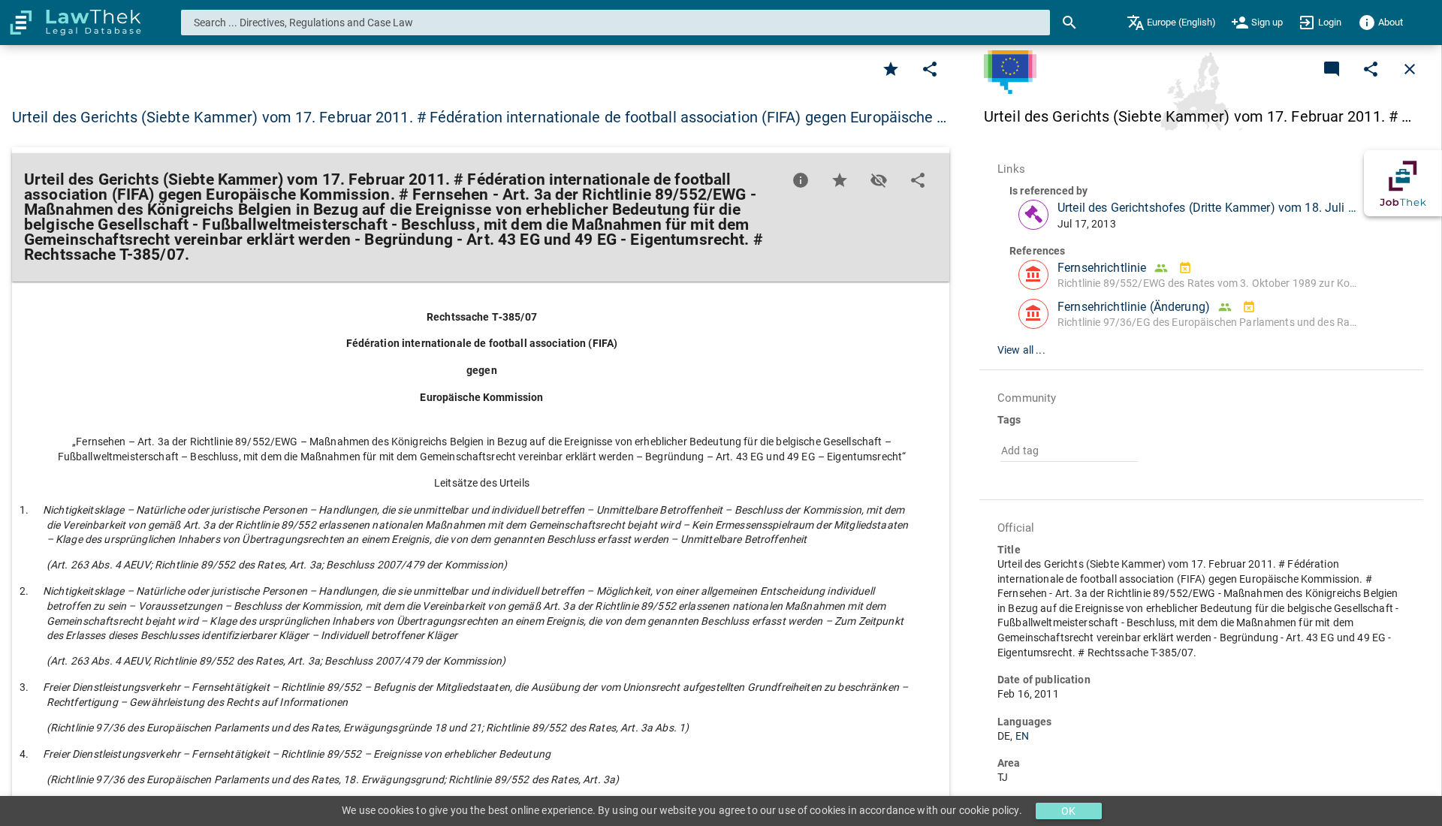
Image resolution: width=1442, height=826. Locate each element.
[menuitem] (1171, 22)
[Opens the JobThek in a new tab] (1403, 183)
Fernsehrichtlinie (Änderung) (1133, 307)
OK (1068, 811)
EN (1022, 736)
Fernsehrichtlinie (1101, 268)
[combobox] (616, 22)
